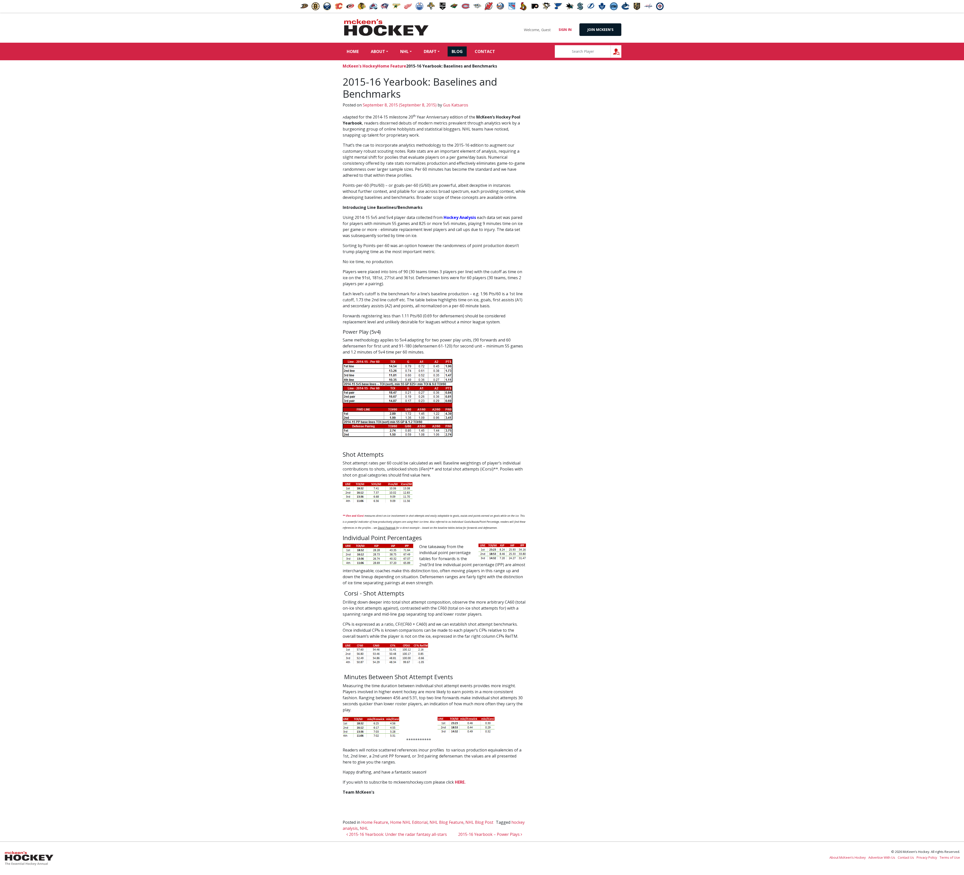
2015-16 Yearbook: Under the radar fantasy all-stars (397, 834)
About (378, 51)
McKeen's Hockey (386, 28)
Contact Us (906, 857)
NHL (404, 51)
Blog (457, 51)
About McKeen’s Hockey (847, 857)
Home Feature (391, 66)
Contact (485, 51)
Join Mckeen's (600, 29)
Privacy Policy (927, 857)
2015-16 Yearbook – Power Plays (489, 834)
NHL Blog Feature (446, 822)
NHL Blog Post (479, 822)
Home (353, 51)
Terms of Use (950, 857)
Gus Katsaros (455, 105)
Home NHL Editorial (409, 822)
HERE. (460, 782)
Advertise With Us (881, 857)
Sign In (565, 29)
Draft (430, 51)
